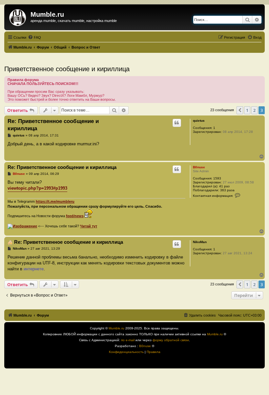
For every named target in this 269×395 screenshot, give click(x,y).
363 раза (227, 190)
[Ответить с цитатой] (177, 123)
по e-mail (127, 340)
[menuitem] (34, 37)
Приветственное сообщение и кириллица (67, 69)
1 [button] (247, 110)
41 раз (224, 186)
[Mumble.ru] (18, 16)
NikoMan (200, 242)
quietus (199, 120)
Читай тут (88, 226)
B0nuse (199, 167)
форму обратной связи (171, 340)
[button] (240, 110)
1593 (217, 178)
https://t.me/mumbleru (55, 201)
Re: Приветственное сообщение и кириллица (53, 124)
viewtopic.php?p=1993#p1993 (37, 188)
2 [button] (254, 110)
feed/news (75, 216)
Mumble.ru (116, 328)
